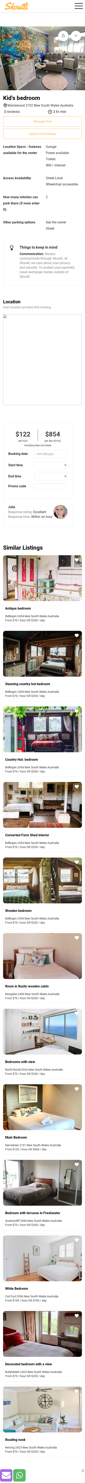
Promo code (17, 486)
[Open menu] (78, 6)
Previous (5, 577)
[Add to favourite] (75, 36)
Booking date (18, 454)
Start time (15, 465)
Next (80, 577)
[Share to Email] (6, 1475)
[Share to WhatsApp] (19, 1475)
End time (14, 476)
